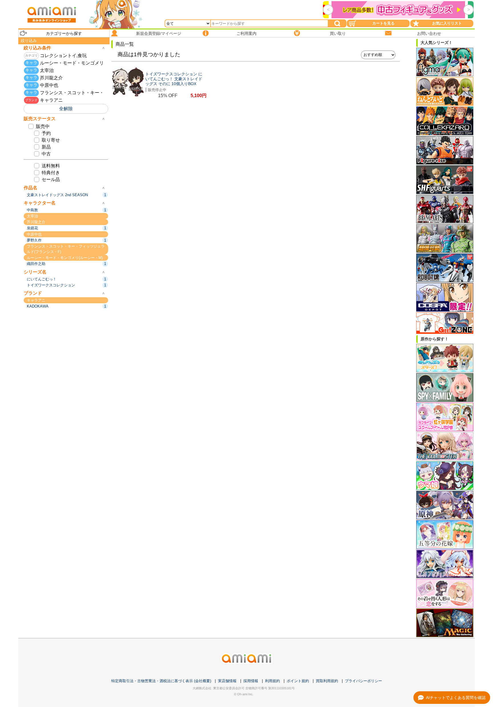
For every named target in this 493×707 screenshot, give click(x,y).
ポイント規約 (298, 681)
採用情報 (250, 681)
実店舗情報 (227, 681)
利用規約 (272, 681)
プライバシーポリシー (363, 681)
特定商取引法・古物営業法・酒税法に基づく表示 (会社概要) (161, 681)
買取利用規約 (327, 681)
